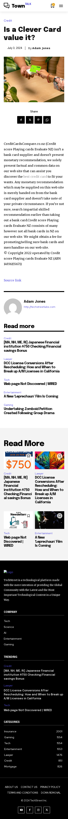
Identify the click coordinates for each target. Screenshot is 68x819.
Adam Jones (41, 48)
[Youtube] (21, 810)
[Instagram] (38, 810)
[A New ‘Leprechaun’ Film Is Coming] (49, 520)
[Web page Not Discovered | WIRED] (18, 520)
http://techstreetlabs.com (39, 307)
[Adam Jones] (13, 307)
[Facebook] (21, 120)
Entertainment (12, 392)
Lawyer (8, 359)
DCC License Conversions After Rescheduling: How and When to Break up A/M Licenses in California (32, 367)
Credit (8, 20)
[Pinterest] (38, 120)
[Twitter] (29, 120)
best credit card (35, 176)
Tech (7, 380)
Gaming (8, 405)
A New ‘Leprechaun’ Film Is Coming (31, 396)
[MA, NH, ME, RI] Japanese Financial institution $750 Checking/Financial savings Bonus (32, 346)
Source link (12, 280)
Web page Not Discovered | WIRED (30, 384)
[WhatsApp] (47, 120)
